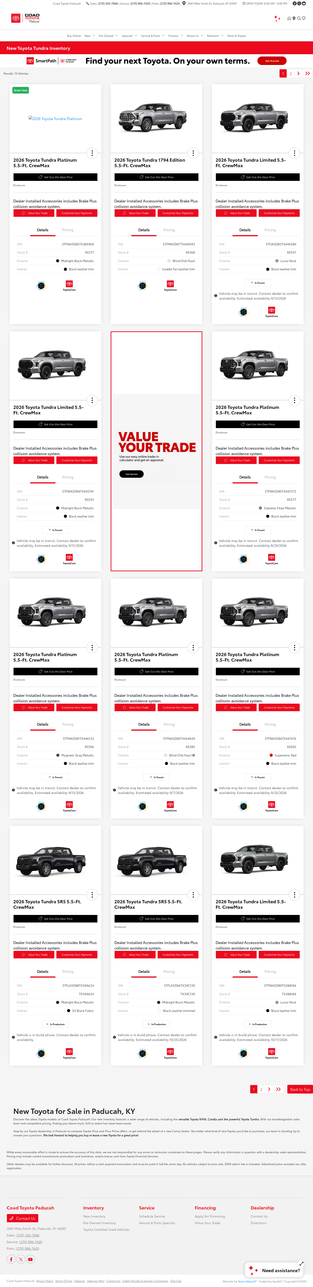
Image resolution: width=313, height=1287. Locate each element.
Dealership (262, 1207)
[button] (92, 153)
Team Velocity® (247, 1281)
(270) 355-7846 (108, 3)
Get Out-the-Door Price (58, 177)
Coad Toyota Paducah (21, 1281)
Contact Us (25, 1218)
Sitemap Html (95, 1281)
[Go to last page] (307, 73)
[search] (299, 18)
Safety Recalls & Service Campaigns (145, 1281)
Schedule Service (152, 1216)
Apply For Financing (210, 1216)
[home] (290, 18)
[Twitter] (299, 3)
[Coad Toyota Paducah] (46, 17)
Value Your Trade (37, 213)
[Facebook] (295, 3)
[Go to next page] (298, 73)
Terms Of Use (63, 1281)
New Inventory (94, 1216)
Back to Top (300, 1089)
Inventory (93, 1207)
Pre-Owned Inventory (99, 1222)
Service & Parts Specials (157, 1222)
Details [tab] (42, 229)
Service (146, 1207)
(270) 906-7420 (140, 3)
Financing (205, 1207)
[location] (184, 4)
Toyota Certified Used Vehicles (106, 1229)
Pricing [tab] (68, 229)
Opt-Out (175, 1281)
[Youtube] (304, 3)
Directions (258, 1222)
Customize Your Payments (77, 213)
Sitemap (79, 1281)
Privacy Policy (44, 1281)
